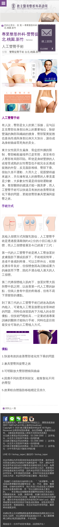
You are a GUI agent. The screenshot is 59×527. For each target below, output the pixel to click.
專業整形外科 (30, 25)
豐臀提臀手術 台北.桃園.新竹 (25, 51)
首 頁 (19, 25)
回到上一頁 (10, 408)
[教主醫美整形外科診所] (29, 5)
